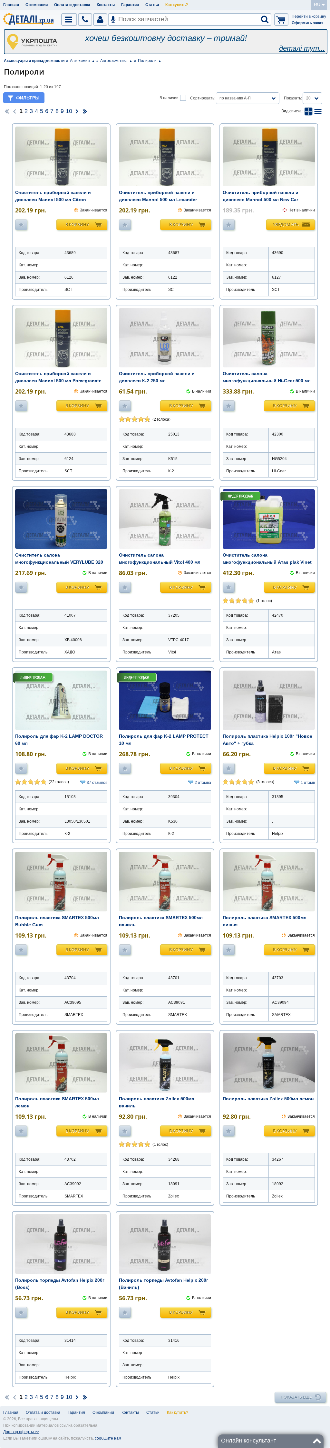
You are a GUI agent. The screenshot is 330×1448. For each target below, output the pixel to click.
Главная (11, 5)
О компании (36, 5)
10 (69, 111)
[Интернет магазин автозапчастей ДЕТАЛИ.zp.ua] (28, 20)
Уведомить (285, 224)
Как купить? (176, 5)
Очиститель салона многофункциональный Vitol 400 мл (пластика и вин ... (159, 562)
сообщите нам (108, 1438)
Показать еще (296, 1397)
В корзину (77, 224)
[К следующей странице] (77, 111)
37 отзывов (97, 782)
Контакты (106, 5)
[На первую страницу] (7, 111)
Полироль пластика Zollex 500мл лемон (268, 1098)
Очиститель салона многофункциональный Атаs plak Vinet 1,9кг (267, 562)
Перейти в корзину (309, 16)
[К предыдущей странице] (14, 111)
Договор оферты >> (21, 1432)
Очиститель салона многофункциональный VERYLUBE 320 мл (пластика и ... (59, 562)
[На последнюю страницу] (85, 111)
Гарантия (130, 5)
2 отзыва (203, 782)
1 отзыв (308, 782)
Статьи (152, 5)
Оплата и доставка (72, 5)
